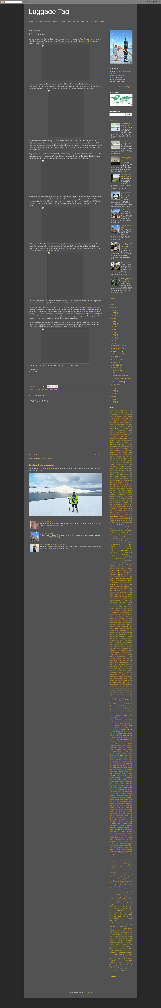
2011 (113, 391)
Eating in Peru (122, 580)
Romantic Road (128, 837)
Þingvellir (128, 970)
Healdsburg (123, 630)
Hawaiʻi (111, 628)
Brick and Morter (114, 486)
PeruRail (111, 799)
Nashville (111, 761)
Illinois (120, 656)
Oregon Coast (128, 785)
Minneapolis (122, 741)
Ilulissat (125, 656)
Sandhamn (119, 857)
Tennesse (118, 904)
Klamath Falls (113, 680)
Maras (116, 729)
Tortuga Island (124, 914)
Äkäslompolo (121, 430)
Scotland (122, 867)
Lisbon (130, 712)
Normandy (121, 771)
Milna (110, 741)
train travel (117, 917)
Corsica (119, 532)
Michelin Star (124, 740)
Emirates (112, 590)
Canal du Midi (124, 496)
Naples (126, 759)
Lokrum (111, 715)
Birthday (111, 476)
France (129, 605)
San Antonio (112, 853)
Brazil (126, 484)
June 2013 (116, 362)
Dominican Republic (126, 560)
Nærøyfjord (112, 757)
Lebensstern (112, 708)
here (37, 369)
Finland (111, 600)
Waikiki (124, 946)
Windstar (112, 961)
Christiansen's (121, 518)
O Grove (129, 775)
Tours (110, 917)
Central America (122, 504)
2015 (113, 338)
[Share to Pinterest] (57, 386)
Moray (119, 749)
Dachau (118, 548)
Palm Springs (53, 389)
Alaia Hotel (123, 434)
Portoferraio (124, 809)
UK (121, 929)
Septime (118, 871)
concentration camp (120, 528)
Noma (115, 771)
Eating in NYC (113, 580)
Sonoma (120, 881)
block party (129, 476)
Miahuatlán (112, 739)
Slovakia (123, 877)
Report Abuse (114, 976)
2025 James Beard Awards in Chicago (52, 544)
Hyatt (130, 650)
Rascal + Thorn (113, 829)
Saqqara (130, 861)
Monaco (130, 743)
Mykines (130, 755)
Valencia (111, 932)
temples (111, 904)
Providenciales (113, 819)
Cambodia (129, 494)
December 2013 (118, 346)
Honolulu (122, 640)
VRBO (130, 944)
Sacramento (123, 843)
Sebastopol (119, 869)
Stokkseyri (129, 891)
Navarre (121, 761)
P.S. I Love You (117, 373)
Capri (110, 502)
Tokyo (130, 912)
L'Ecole (127, 686)
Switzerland (112, 897)
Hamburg (129, 624)
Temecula (129, 902)
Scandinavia (113, 867)
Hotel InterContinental (126, 642)
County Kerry (113, 536)
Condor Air (112, 530)
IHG (131, 654)
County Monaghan (118, 538)
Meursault (112, 737)
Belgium (111, 470)
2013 (113, 343)
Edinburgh (126, 586)
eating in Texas (124, 584)
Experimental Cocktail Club (117, 594)
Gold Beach (118, 614)
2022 (113, 318)
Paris (118, 795)
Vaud (125, 934)
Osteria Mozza (118, 787)
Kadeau (119, 670)
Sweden (119, 895)
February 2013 (118, 382)
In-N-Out (130, 656)
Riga (128, 833)
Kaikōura (124, 670)
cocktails (121, 524)
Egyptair (116, 588)
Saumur (130, 863)
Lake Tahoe (118, 696)
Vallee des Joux (118, 932)
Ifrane (115, 654)
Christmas (129, 518)
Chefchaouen (128, 512)
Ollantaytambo (117, 779)
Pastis (127, 797)
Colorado (116, 527)
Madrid (126, 723)
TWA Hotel (126, 926)
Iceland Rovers (120, 652)
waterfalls (112, 954)
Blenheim (123, 476)
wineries (129, 963)
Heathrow (129, 630)
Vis (131, 942)
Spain (117, 885)
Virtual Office (125, 942)
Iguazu (119, 654)
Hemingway (126, 632)
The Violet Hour (118, 910)
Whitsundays (112, 959)
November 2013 (118, 348)
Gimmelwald (123, 612)
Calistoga (112, 494)
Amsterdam (112, 444)
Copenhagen (128, 531)
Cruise (130, 545)
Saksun (130, 851)
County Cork (117, 534)
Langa (130, 696)
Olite (110, 779)
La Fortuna (118, 690)
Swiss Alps (128, 895)
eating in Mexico (115, 578)
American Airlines (122, 442)
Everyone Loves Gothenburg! (126, 193)
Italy (131, 660)
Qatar (114, 823)
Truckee (116, 924)
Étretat (130, 592)
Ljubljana (117, 714)
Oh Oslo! (123, 141)
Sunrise (111, 895)
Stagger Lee (112, 889)
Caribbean (117, 502)
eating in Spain (114, 584)
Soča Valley (120, 879)
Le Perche (124, 706)
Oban (122, 777)
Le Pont (130, 706)
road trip (112, 837)
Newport (125, 767)
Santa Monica (128, 859)
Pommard (129, 805)
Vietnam (130, 936)
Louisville (125, 719)
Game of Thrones (120, 608)
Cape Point (122, 500)
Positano (123, 811)
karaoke (115, 672)
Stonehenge (112, 893)
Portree (111, 811)
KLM (119, 680)
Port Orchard (125, 807)
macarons (112, 723)
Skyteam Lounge (114, 877)
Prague (111, 813)
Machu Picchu (120, 723)
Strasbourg (122, 893)
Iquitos (115, 660)
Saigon (111, 849)
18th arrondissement (115, 416)
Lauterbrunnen (120, 702)
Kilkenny (117, 674)
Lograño (123, 714)
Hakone (123, 624)
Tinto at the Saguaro (85, 307)
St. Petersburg (128, 887)
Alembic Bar (113, 438)
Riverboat (129, 835)
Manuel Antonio (121, 727)
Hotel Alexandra (114, 642)
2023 (113, 316)
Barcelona (112, 464)
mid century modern (84, 41)
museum (123, 755)
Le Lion (124, 704)
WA (110, 947)
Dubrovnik (112, 566)
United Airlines (127, 928)
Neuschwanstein (127, 761)
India (113, 658)
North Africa (128, 771)
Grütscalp (112, 624)
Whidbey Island (127, 956)
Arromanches (128, 450)
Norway (123, 775)
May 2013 (116, 365)
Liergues (130, 710)
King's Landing (113, 676)
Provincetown (123, 819)
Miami (117, 739)
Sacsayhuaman (118, 845)
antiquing (112, 448)
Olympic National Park (125, 781)
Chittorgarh (129, 516)
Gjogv (130, 612)
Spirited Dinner (124, 885)
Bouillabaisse (119, 482)
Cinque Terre (124, 520)
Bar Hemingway (127, 462)
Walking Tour (124, 948)
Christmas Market (115, 520)
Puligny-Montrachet (123, 821)
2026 (113, 307)
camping (111, 496)
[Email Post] (43, 386)
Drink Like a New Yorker (48, 521)
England (112, 592)
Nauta (116, 761)
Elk (121, 588)
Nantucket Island (122, 757)
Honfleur (117, 640)
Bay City (111, 466)
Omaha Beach (120, 783)
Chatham (111, 512)
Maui (110, 733)
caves (130, 502)
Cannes (121, 498)
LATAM (126, 700)
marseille (118, 731)
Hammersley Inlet (114, 626)
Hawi (131, 628)
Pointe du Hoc (117, 805)
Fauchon (114, 598)
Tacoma (124, 897)
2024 (113, 313)
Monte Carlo (113, 747)
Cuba (111, 547)
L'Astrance (122, 686)
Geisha (111, 610)
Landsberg (125, 696)
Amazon (120, 440)
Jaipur (121, 662)
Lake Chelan (118, 692)
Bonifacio (129, 478)
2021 (113, 321)
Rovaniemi (112, 841)
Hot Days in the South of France (126, 175)
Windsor (130, 959)
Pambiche (112, 795)
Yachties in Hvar (126, 210)
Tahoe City (129, 897)
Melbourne (116, 735)
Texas (130, 904)
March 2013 (117, 370)
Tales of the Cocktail (118, 899)
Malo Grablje (124, 725)
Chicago (116, 516)
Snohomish (112, 879)
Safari (126, 845)
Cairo (123, 492)
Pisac (114, 801)
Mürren (117, 755)
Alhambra (120, 438)
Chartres (119, 508)
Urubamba (112, 930)
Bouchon (112, 482)
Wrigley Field (113, 967)
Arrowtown (112, 452)
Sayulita (130, 865)
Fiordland (117, 600)
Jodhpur (130, 666)
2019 (113, 327)
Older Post (98, 455)
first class (124, 600)
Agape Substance (114, 424)
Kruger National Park (115, 684)
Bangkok (119, 462)
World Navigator (114, 965)
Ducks (118, 566)
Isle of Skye (126, 660)
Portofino (129, 809)
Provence (129, 817)
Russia (130, 841)
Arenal (116, 450)
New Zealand (117, 767)
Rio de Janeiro (118, 835)
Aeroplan (125, 422)
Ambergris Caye (127, 440)
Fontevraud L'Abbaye (116, 604)
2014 (113, 340)
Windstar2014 (113, 963)
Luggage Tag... (52, 11)
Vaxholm (130, 934)
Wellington (126, 954)
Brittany (130, 486)
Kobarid (114, 682)
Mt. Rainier (118, 753)
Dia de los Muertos (119, 557)
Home (66, 455)
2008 (113, 399)
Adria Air (130, 420)
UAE (110, 928)
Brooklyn (119, 488)
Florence (115, 602)
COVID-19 (123, 540)
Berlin (117, 472)
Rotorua (126, 839)
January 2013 (117, 385)
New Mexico (120, 763)
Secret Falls (128, 869)
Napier (121, 759)
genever (117, 610)
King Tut (129, 674)
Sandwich (129, 857)
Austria (111, 458)
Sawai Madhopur (121, 865)
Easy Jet (124, 568)
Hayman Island (113, 630)
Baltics (117, 460)
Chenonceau (113, 514)
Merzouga (129, 735)
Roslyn (115, 839)
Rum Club (118, 841)
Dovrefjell (121, 562)
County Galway (127, 534)
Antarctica (129, 446)
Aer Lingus (112, 422)
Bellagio (121, 470)
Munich (126, 753)
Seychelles (120, 872)
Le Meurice (118, 706)
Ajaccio (130, 428)
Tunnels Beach (124, 924)
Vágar (127, 930)
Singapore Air (118, 874)
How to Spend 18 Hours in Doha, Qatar (126, 158)
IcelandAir (129, 652)
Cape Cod (126, 498)
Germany (124, 610)
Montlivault (129, 747)
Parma (130, 795)
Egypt (111, 588)
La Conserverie (125, 688)
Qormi (126, 823)
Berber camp (128, 470)
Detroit (111, 557)
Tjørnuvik (118, 912)
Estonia (126, 592)
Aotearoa (118, 448)
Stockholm (129, 889)
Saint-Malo (117, 851)
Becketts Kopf (123, 468)
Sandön (124, 857)
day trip (124, 551)
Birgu (130, 474)
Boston (130, 480)
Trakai (124, 917)
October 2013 (117, 351)
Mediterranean (122, 733)
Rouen (130, 839)
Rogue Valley (120, 837)
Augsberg (118, 456)
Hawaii (116, 628)
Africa (130, 422)
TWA (121, 926)
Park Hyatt (124, 795)
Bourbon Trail (128, 482)
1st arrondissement (127, 416)
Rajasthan (112, 827)
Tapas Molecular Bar (126, 901)
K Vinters (129, 668)
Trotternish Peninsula (121, 922)
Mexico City (128, 737)
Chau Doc (119, 512)
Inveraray (124, 658)
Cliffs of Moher (120, 522)
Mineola (115, 741)
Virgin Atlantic (119, 940)
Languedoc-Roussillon (126, 698)
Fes (124, 598)
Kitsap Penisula (128, 678)
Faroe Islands (123, 596)
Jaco (117, 662)
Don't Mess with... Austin (47, 533)
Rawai (120, 829)
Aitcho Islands (124, 428)
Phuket (126, 799)
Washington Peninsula (125, 952)
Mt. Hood (112, 753)
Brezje (130, 484)
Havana (129, 626)
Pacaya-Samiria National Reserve (119, 789)
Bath (126, 464)
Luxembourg (117, 721)
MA (131, 721)
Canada (117, 496)
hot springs (129, 640)
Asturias (125, 452)
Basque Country (120, 464)
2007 (113, 402)
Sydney (119, 897)
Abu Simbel (124, 420)
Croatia (115, 545)
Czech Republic (123, 546)
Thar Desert (118, 906)
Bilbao (126, 474)
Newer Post (33, 455)
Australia (129, 456)
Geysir (111, 612)
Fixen (130, 600)
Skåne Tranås (128, 874)
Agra (121, 424)
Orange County (113, 785)
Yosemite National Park (116, 969)
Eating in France (122, 575)
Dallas (122, 548)
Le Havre (118, 704)
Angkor (116, 446)
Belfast (130, 468)
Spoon (111, 887)
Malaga (111, 725)
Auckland (112, 456)
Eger (131, 586)
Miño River (129, 741)
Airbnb (117, 428)
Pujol (115, 821)
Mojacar (124, 743)
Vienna (125, 936)
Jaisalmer (125, 662)
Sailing (118, 849)
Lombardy (118, 715)
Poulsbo (130, 811)
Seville (114, 872)
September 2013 (118, 354)
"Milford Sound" (119, 412)
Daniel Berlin (117, 550)
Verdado (116, 936)
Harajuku (123, 626)
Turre (118, 926)
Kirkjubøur (120, 678)
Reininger (117, 831)
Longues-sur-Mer (123, 717)
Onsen (127, 783)
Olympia (125, 779)
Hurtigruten (112, 650)
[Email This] (48, 386)
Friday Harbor (122, 606)
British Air (124, 486)
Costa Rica (124, 533)
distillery (118, 559)
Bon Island (123, 478)
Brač (117, 484)
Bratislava (122, 484)
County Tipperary (114, 540)
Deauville (129, 550)
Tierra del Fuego (127, 910)
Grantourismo (113, 620)
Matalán (130, 731)
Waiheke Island (117, 946)
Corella (111, 532)
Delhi (110, 552)
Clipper (127, 522)
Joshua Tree (122, 668)
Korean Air (129, 682)
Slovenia (130, 877)
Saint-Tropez (124, 851)
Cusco (115, 546)
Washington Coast (127, 950)
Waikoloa (129, 946)
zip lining (123, 970)
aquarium (125, 448)
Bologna (116, 478)
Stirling (124, 889)
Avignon (120, 458)
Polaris (124, 805)
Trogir (124, 920)
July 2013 (116, 359)
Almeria (126, 438)
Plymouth (129, 803)
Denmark (125, 555)
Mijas (131, 739)
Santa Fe (120, 859)
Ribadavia (124, 833)
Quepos (121, 825)
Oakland (111, 777)
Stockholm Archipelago (116, 891)
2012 (113, 388)
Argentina (121, 450)
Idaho (111, 654)
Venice (111, 936)
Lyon (128, 721)
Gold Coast (125, 614)
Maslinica (124, 731)
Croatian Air (122, 544)
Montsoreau (112, 749)
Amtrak (119, 444)
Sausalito (112, 865)
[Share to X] (52, 386)
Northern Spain (114, 775)
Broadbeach (112, 488)
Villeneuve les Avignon (116, 938)
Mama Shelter (113, 727)
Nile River (119, 769)
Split (131, 885)
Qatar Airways (121, 823)
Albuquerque (128, 436)
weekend (118, 955)
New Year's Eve (114, 765)
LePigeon (126, 708)
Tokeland (124, 912)
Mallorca (117, 725)
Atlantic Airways (113, 454)
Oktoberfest (129, 777)
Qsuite (130, 823)
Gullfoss (118, 624)
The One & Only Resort (122, 908)
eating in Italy (128, 576)
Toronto (111, 914)
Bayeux (116, 466)
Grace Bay (123, 618)
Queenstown (112, 825)
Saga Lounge (118, 847)
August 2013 (117, 357)
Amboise (111, 442)
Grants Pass (121, 620)
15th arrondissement (126, 414)
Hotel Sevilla (124, 644)
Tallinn (130, 899)
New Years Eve (124, 765)
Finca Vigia (129, 598)
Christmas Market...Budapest (122, 378)
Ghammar (116, 612)
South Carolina (119, 883)
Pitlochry (119, 801)
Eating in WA (119, 586)
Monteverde (122, 747)
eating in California (115, 570)
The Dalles (126, 906)
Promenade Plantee (120, 817)
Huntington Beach (127, 648)
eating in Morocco (127, 578)
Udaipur (116, 928)
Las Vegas (118, 700)
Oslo (110, 787)
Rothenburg (120, 839)
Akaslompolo (112, 430)
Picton (130, 799)
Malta (130, 725)
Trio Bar (119, 920)
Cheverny (120, 514)
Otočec (125, 787)
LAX (114, 704)
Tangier (118, 901)
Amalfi (130, 438)
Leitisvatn (120, 708)
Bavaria (130, 464)
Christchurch (112, 518)
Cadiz (114, 492)
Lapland (111, 700)
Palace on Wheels (123, 791)
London (124, 716)
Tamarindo (112, 901)
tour (130, 915)
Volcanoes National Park (116, 944)
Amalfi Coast (113, 440)
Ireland (120, 660)
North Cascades (114, 773)
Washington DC (114, 952)
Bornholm (112, 480)
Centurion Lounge (120, 506)
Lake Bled (112, 692)
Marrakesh (123, 729)
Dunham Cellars (127, 566)
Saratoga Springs (123, 863)
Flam (110, 602)
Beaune (116, 468)
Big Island (119, 474)
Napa (130, 757)
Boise (111, 478)
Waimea (111, 948)
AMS (131, 442)
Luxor (123, 721)
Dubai (126, 564)
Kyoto (111, 686)
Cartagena (125, 502)
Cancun (130, 496)
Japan (121, 664)
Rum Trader (125, 841)
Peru (130, 797)
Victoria (121, 936)
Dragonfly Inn (128, 562)
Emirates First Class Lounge (123, 590)
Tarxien (111, 902)
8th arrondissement (114, 420)
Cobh (115, 525)
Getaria (130, 610)
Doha (127, 558)
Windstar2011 (128, 960)
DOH (123, 558)
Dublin (130, 564)
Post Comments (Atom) (44, 458)
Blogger (89, 993)
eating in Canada (127, 570)
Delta (126, 553)
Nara (131, 759)
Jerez (125, 666)
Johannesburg (113, 668)
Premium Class (118, 815)
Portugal (117, 811)
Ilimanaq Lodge (113, 656)
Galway (111, 608)
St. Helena (118, 887)
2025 (113, 310)
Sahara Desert (128, 847)
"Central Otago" (124, 410)
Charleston (112, 508)
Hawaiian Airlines (124, 628)
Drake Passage (113, 564)
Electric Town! (125, 262)
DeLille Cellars (118, 552)
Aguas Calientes (127, 424)
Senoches (112, 871)
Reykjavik (129, 831)
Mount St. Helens (122, 751)
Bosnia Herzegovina (121, 480)
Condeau (129, 528)
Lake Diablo (124, 694)
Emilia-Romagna (128, 588)
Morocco (124, 749)
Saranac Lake (113, 863)
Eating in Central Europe (117, 572)
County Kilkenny (123, 536)
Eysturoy (130, 594)
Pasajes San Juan (114, 797)
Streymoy (129, 893)
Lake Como (126, 692)
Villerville (125, 938)
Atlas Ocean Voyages (125, 454)
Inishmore (118, 658)
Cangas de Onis (113, 498)
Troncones (129, 920)
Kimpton (123, 674)
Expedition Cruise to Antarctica (41, 465)
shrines (126, 872)
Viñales (111, 940)
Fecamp (120, 598)
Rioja (125, 835)
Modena (118, 743)
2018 (113, 329)
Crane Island (116, 542)
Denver (130, 555)
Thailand (111, 906)
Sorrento (125, 881)
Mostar (130, 749)
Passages (122, 797)
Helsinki (120, 632)
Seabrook (129, 867)
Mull (123, 753)
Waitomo (117, 948)
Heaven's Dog (113, 632)
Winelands (122, 963)
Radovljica (129, 825)
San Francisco (127, 853)
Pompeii (111, 807)
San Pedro (126, 855)
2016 (113, 335)
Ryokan (111, 843)
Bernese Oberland (126, 472)
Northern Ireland (127, 773)
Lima (118, 712)
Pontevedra (118, 807)
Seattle (111, 869)
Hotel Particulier (114, 644)
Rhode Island (113, 833)
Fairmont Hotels (114, 596)
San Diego (120, 853)
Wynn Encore (121, 967)
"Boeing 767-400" (114, 410)
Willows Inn (122, 959)
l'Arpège (116, 686)
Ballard (130, 458)
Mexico (119, 737)
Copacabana (119, 530)
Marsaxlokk (112, 731)
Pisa (110, 801)
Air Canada (112, 426)
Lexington (122, 710)
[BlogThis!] (50, 386)
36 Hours (112, 418)
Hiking (38, 389)
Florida (120, 602)
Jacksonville (112, 662)
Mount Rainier (113, 751)
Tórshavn (117, 914)
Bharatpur (112, 474)
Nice (114, 769)
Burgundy (112, 490)
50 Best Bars (127, 418)
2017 (113, 332)
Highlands (121, 634)
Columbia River (124, 527)
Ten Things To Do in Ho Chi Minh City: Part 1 (126, 245)
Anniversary (122, 446)
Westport (117, 956)
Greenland (129, 622)
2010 (113, 394)
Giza (127, 612)
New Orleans (128, 763)
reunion (123, 831)
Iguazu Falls (125, 654)
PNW (110, 805)
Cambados (121, 494)
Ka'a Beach (112, 670)
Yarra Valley (129, 967)
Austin (124, 456)
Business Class (126, 490)
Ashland (119, 452)
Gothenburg (119, 616)
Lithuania (112, 714)
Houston (117, 646)
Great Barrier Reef (119, 622)
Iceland (111, 652)
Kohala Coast (121, 682)
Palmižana (129, 793)
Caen (119, 492)
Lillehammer (112, 712)
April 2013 (116, 368)
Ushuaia (119, 930)
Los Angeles (118, 719)
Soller (126, 879)
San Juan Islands (115, 855)
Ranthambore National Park (124, 827)
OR (131, 783)
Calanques (129, 492)
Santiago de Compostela (117, 861)
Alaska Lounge (118, 437)
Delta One (118, 555)
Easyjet (130, 568)
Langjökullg (112, 698)
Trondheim (112, 922)
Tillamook (112, 912)
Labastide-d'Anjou (127, 690)
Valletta (125, 932)
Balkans (125, 458)
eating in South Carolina (125, 582)
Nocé (124, 769)
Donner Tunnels (114, 562)
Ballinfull (111, 460)
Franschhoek (113, 606)
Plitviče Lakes (123, 803)
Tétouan (125, 904)
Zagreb (130, 969)
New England (113, 763)
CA (35, 389)
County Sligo (128, 538)
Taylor (115, 902)
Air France (121, 426)
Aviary (115, 458)
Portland (118, 809)
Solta (115, 881)
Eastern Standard (114, 568)
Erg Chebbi (119, 592)
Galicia (130, 606)
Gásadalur (129, 608)
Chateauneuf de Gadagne (123, 510)
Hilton (116, 636)
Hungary (118, 648)
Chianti (111, 516)
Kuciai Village (126, 684)
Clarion (130, 520)
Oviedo (130, 787)
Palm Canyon (66, 322)
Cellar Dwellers (113, 504)
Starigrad (119, 889)
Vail (131, 930)
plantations (125, 801)
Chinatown (123, 516)
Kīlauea (111, 674)
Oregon (121, 785)
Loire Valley (129, 714)
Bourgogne (112, 484)
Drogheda (121, 564)
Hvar (118, 650)
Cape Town (129, 500)
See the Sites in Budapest (121, 376)
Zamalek (111, 970)
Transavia (129, 917)
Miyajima (111, 743)
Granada (130, 618)
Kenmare (124, 672)
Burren (118, 490)
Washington (117, 950)
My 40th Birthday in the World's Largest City (126, 280)
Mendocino (123, 735)
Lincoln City (124, 712)
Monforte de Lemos (115, 745)
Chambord (129, 506)
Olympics (111, 783)
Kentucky (129, 672)
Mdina (115, 733)
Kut (131, 684)
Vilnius (130, 938)
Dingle (126, 557)
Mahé (130, 723)
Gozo (118, 618)
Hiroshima (121, 636)
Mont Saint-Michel (127, 745)
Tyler (131, 926)
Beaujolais (121, 466)
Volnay (126, 944)
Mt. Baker (129, 751)
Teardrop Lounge (122, 902)
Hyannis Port (124, 650)
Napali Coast (113, 759)
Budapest (129, 488)
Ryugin (117, 843)
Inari (110, 658)
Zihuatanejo (117, 970)
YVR (126, 969)
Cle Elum (112, 522)
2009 (113, 396)
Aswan (130, 452)
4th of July (119, 418)
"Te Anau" (126, 412)
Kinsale (115, 678)
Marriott (130, 729)
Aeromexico (119, 422)
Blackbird (117, 476)
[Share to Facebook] (54, 386)
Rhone (119, 833)
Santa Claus (113, 859)
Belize (116, 470)
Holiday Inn (116, 638)
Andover (124, 444)
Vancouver (119, 934)
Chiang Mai (128, 514)
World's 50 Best (126, 965)
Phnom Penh (119, 799)
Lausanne (112, 702)
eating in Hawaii (119, 576)
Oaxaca (117, 777)
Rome (111, 839)
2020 (113, 324)
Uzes (123, 930)
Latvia (130, 700)
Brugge (124, 488)
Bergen (111, 472)
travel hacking (114, 919)
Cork (115, 532)
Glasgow (111, 614)
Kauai (119, 672)
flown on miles (127, 602)
